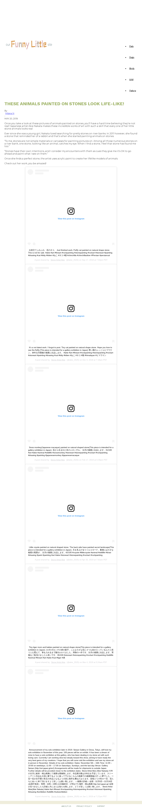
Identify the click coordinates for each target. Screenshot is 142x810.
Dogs (131, 57)
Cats (131, 46)
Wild (131, 79)
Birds (131, 68)
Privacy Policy (84, 806)
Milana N (9, 113)
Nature (132, 90)
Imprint (101, 806)
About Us (66, 806)
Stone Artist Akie (58, 260)
